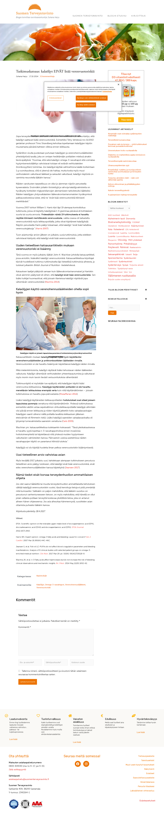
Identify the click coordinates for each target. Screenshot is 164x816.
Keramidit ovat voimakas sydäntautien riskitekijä (125, 135)
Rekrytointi (149, 769)
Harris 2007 (42, 228)
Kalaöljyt (40, 584)
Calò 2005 (68, 421)
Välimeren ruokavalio (122, 275)
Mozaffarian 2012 (68, 394)
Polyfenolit (113, 247)
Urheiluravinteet (115, 272)
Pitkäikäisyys (130, 243)
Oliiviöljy (122, 240)
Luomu (123, 233)
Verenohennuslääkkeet (75, 584)
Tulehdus (112, 268)
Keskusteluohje (118, 299)
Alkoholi (124, 215)
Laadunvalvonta (18, 719)
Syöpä (125, 265)
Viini (126, 272)
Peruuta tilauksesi (146, 786)
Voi (130, 272)
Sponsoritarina (115, 258)
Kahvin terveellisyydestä (118, 190)
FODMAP (136, 222)
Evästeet (150, 773)
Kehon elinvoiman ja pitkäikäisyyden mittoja (124, 185)
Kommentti (24, 627)
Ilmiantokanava (147, 782)
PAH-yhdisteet (135, 240)
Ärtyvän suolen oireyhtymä (119, 279)
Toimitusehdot (147, 760)
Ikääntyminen (137, 226)
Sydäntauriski (130, 258)
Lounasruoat (113, 233)
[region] (83, 96)
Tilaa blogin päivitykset (123, 290)
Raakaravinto (135, 247)
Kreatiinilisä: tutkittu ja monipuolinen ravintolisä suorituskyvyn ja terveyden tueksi (124, 172)
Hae (112, 313)
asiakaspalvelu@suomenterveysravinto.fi (29, 779)
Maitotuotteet (137, 236)
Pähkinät (124, 247)
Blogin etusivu (117, 16)
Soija (135, 254)
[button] (127, 290)
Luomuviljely (134, 233)
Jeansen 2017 (72, 467)
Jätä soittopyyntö (17, 769)
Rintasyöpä (134, 251)
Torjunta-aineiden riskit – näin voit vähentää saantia (123, 179)
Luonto (111, 236)
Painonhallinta (115, 243)
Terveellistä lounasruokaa (119, 140)
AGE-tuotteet (114, 215)
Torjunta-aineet (136, 265)
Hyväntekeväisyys (147, 719)
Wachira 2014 (52, 282)
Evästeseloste (107, 91)
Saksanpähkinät (116, 254)
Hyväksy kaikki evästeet (86, 105)
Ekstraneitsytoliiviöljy (119, 222)
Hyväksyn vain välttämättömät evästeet (91, 98)
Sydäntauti (113, 261)
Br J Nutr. (60, 563)
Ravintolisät (41, 576)
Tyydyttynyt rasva (125, 268)
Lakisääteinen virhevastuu (142, 791)
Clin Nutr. (44, 553)
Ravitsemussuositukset (118, 251)
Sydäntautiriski (125, 261)
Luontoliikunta (122, 236)
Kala (110, 229)
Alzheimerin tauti (116, 218)
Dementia (130, 218)
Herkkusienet (124, 226)
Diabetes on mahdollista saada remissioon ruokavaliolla (126, 156)
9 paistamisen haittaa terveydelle (122, 195)
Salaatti (128, 254)
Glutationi (112, 226)
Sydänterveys (114, 265)
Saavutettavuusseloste (143, 778)
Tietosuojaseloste (146, 756)
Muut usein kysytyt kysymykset (140, 765)
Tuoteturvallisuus (51, 719)
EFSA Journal (78, 527)
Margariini (112, 240)
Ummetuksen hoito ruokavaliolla (122, 150)
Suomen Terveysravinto (88, 16)
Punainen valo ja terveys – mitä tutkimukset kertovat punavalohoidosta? (127, 145)
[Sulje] (118, 84)
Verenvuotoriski (43, 587)
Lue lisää (13, 739)
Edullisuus (110, 719)
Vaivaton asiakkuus (78, 720)
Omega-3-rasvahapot (54, 584)
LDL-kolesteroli (132, 229)
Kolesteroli (119, 229)
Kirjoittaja (138, 16)
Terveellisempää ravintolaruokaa (122, 161)
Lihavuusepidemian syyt (118, 165)
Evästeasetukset (55, 98)
